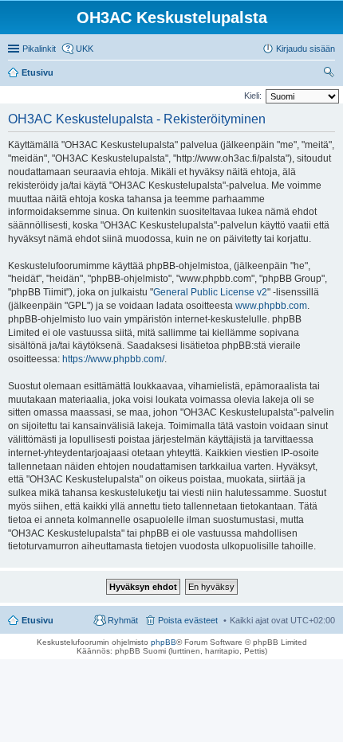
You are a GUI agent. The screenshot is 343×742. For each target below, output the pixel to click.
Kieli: (253, 95)
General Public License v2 (210, 292)
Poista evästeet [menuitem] (188, 620)
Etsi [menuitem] (330, 74)
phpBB (163, 642)
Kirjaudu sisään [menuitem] (305, 48)
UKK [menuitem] (84, 48)
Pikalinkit (39, 48)
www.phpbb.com (271, 305)
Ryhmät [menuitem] (123, 620)
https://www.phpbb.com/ (113, 359)
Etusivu (37, 620)
